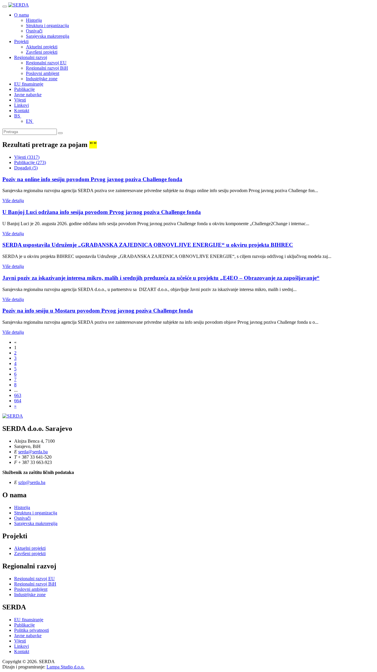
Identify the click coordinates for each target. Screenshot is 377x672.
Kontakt (21, 110)
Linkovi (21, 105)
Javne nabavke (28, 94)
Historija (34, 20)
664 (17, 400)
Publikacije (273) (30, 162)
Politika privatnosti (31, 630)
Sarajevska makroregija (47, 36)
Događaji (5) (26, 167)
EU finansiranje (28, 83)
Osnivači (34, 30)
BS (17, 115)
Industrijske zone (41, 78)
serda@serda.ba (33, 451)
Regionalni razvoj (30, 57)
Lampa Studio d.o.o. (66, 666)
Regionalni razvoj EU (46, 62)
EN (30, 121)
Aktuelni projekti (41, 46)
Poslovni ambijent (42, 73)
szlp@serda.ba (31, 482)
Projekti (21, 41)
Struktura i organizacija (47, 25)
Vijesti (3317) (26, 157)
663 (17, 395)
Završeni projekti (41, 52)
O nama (21, 14)
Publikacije (24, 89)
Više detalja (13, 200)
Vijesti (20, 99)
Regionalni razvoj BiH (47, 68)
